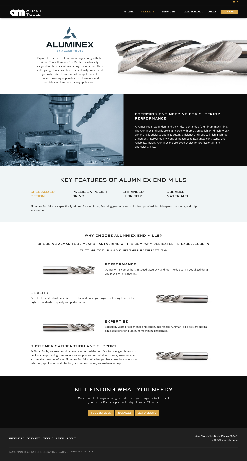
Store (129, 12)
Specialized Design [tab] (43, 194)
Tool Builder (192, 12)
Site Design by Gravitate (52, 452)
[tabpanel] (120, 209)
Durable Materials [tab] (177, 194)
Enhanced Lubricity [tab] (133, 194)
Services (168, 12)
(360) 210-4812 (230, 440)
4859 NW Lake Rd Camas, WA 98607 (216, 436)
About (213, 12)
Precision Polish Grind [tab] (89, 194)
